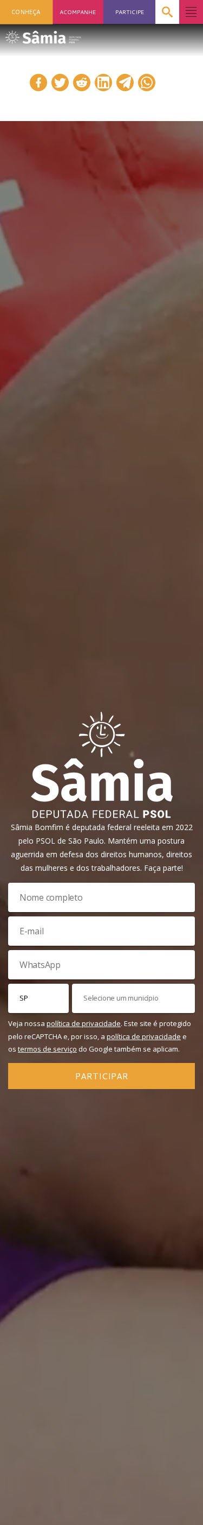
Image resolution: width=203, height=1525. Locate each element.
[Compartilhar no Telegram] (125, 82)
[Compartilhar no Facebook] (38, 82)
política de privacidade (84, 1023)
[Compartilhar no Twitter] (60, 82)
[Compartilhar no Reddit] (81, 82)
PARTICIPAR (101, 1076)
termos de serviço (47, 1049)
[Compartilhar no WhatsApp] (146, 82)
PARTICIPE (129, 12)
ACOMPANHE (78, 12)
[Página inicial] (43, 34)
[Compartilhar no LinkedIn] (103, 82)
